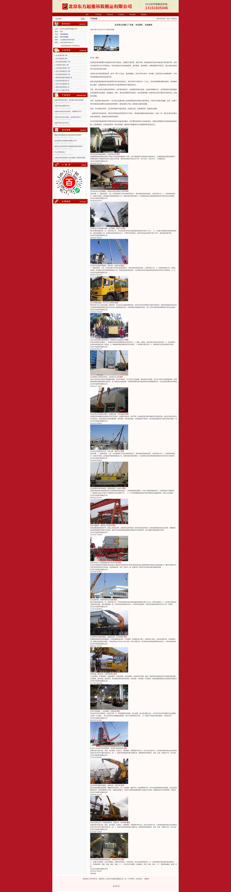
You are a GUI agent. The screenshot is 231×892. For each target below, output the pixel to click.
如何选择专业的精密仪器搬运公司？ (66, 141)
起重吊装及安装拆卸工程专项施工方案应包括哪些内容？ (70, 158)
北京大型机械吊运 (61, 71)
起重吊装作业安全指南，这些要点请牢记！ (68, 117)
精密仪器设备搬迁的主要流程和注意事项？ (68, 135)
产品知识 (121, 14)
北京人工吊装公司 (61, 90)
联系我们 (144, 14)
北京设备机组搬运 (61, 62)
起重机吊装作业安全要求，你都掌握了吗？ (68, 111)
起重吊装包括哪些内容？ (62, 106)
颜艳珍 (147, 879)
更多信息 (93, 873)
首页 (87, 14)
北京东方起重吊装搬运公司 (99, 161)
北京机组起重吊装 (61, 81)
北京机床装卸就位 (61, 74)
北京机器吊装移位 (61, 68)
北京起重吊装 (60, 55)
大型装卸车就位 (61, 65)
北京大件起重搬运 (61, 84)
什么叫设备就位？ (60, 152)
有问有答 (132, 14)
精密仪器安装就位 (61, 87)
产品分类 (110, 14)
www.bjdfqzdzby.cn (66, 42)
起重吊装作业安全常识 (62, 123)
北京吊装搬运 (60, 59)
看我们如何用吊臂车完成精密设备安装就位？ (69, 146)
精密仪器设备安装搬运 (63, 77)
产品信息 (98, 14)
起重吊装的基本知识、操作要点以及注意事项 (69, 100)
